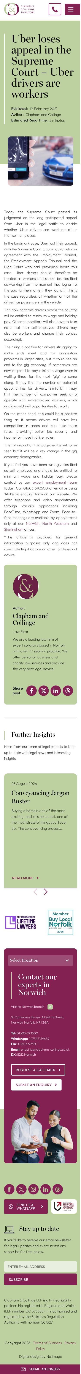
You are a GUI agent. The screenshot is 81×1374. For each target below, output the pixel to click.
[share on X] (43, 690)
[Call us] (55, 9)
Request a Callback (35, 1070)
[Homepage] (19, 9)
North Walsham (55, 523)
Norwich (32, 523)
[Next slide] (45, 892)
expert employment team (55, 482)
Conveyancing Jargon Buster (27, 776)
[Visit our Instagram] (33, 1189)
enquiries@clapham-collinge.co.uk (40, 1049)
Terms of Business (47, 1342)
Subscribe (18, 1279)
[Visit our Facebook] (9, 1189)
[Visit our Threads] (57, 1189)
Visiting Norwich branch (27, 1007)
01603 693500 (24, 1033)
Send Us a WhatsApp (26, 1206)
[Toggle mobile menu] (71, 9)
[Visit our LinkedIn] (45, 1189)
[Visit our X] (21, 1189)
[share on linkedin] (56, 690)
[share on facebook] (31, 690)
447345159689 (30, 1039)
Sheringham (13, 529)
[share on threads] (68, 690)
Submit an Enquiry (34, 1084)
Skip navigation (12, 23)
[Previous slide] (35, 892)
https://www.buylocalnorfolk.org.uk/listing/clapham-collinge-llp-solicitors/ (60, 917)
